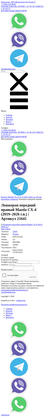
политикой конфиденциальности (14, 290)
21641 (15, 231)
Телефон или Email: (9, 262)
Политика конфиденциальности (14, 305)
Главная (9, 115)
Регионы (9, 119)
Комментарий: (7, 270)
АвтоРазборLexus (8, 292)
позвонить (5, 415)
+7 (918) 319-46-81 (8, 4)
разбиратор (20, 300)
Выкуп (8, 122)
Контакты (10, 124)
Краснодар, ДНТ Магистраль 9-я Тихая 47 (18, 2)
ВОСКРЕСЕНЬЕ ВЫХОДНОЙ (14, 11)
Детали (15, 234)
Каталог (9, 117)
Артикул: (5, 265)
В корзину (9, 260)
